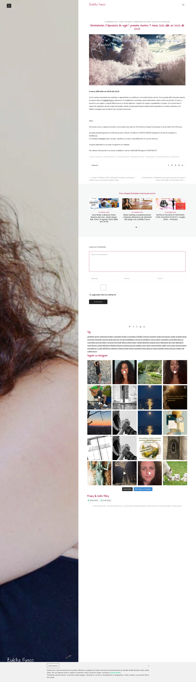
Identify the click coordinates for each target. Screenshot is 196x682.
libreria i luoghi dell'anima (101, 345)
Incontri (128, 22)
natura (148, 345)
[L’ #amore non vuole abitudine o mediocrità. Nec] (150, 473)
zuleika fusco (175, 157)
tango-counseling (135, 348)
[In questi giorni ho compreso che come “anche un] (150, 372)
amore (97, 337)
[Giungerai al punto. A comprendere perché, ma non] (125, 423)
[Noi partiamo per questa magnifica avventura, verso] (125, 473)
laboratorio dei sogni (137, 157)
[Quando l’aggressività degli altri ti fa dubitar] (175, 397)
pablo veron (166, 345)
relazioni (121, 348)
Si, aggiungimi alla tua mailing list (102, 295)
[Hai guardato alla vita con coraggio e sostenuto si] (150, 397)
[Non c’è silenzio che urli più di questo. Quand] (150, 423)
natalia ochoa (141, 345)
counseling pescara (94, 342)
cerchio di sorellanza (142, 340)
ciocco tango (155, 340)
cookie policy (115, 672)
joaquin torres (155, 342)
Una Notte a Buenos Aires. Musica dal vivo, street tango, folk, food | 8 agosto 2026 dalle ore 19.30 (104, 218)
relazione (114, 348)
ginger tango (131, 342)
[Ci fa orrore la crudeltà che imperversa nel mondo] (175, 473)
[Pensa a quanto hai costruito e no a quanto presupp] (99, 372)
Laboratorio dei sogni (142, 22)
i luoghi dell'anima (143, 342)
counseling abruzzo (123, 157)
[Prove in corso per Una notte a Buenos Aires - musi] (99, 397)
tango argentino (158, 348)
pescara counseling (163, 157)
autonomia (104, 337)
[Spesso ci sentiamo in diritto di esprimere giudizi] (99, 473)
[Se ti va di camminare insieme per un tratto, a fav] (175, 423)
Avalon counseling (96, 157)
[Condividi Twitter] (171, 165)
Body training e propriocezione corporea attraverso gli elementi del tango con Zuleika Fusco (137, 217)
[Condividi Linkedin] (182, 165)
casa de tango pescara (110, 340)
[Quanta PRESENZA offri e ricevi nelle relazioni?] (175, 372)
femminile (117, 342)
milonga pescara (129, 345)
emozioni (110, 342)
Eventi (121, 22)
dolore (104, 342)
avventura (91, 340)
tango (127, 348)
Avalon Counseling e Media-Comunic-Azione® (139, 337)
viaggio (178, 348)
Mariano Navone (116, 345)
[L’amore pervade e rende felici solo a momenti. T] (125, 448)
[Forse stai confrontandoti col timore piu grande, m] (125, 397)
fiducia (124, 342)
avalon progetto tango (178, 337)
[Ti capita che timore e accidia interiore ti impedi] (125, 372)
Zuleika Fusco (108, 100)
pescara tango (181, 345)
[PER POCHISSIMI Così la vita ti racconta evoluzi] (99, 448)
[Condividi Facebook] (168, 165)
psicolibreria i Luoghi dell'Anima (98, 348)
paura (173, 345)
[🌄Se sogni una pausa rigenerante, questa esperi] (150, 448)
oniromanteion (150, 157)
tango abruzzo (147, 348)
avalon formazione (109, 157)
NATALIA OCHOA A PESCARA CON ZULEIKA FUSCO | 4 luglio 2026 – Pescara (170, 217)
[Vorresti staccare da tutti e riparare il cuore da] (99, 423)
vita (183, 348)
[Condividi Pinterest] (175, 165)
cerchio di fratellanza (127, 340)
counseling (165, 340)
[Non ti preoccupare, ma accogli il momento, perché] (175, 448)
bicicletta (98, 340)
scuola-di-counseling (161, 22)
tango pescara (170, 348)
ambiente (90, 337)
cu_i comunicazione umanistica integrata (133, 506)
